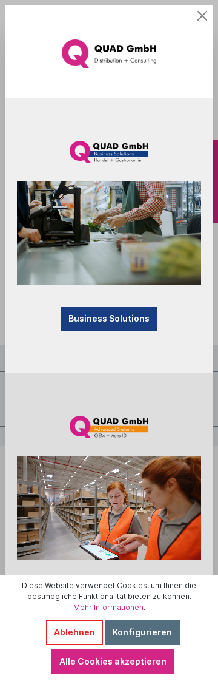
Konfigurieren (142, 632)
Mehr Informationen (108, 607)
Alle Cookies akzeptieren (113, 661)
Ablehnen (74, 632)
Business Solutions (109, 318)
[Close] (202, 16)
